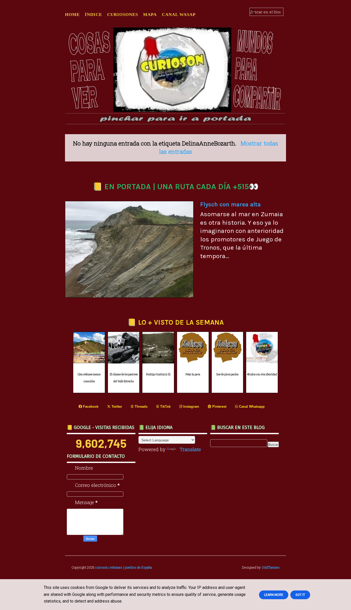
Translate (190, 449)
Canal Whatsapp (251, 406)
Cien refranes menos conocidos (89, 378)
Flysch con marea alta (230, 204)
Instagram (190, 406)
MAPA (150, 14)
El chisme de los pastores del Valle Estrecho (124, 378)
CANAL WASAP (179, 14)
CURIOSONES (122, 14)
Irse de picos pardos (227, 374)
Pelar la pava (193, 374)
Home (72, 14)
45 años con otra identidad (262, 374)
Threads (140, 406)
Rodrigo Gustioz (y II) (158, 374)
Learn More (273, 595)
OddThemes (271, 567)
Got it (300, 595)
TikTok (165, 406)
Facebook (90, 406)
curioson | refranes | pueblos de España (123, 567)
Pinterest (218, 406)
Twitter (116, 406)
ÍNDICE (93, 14)
